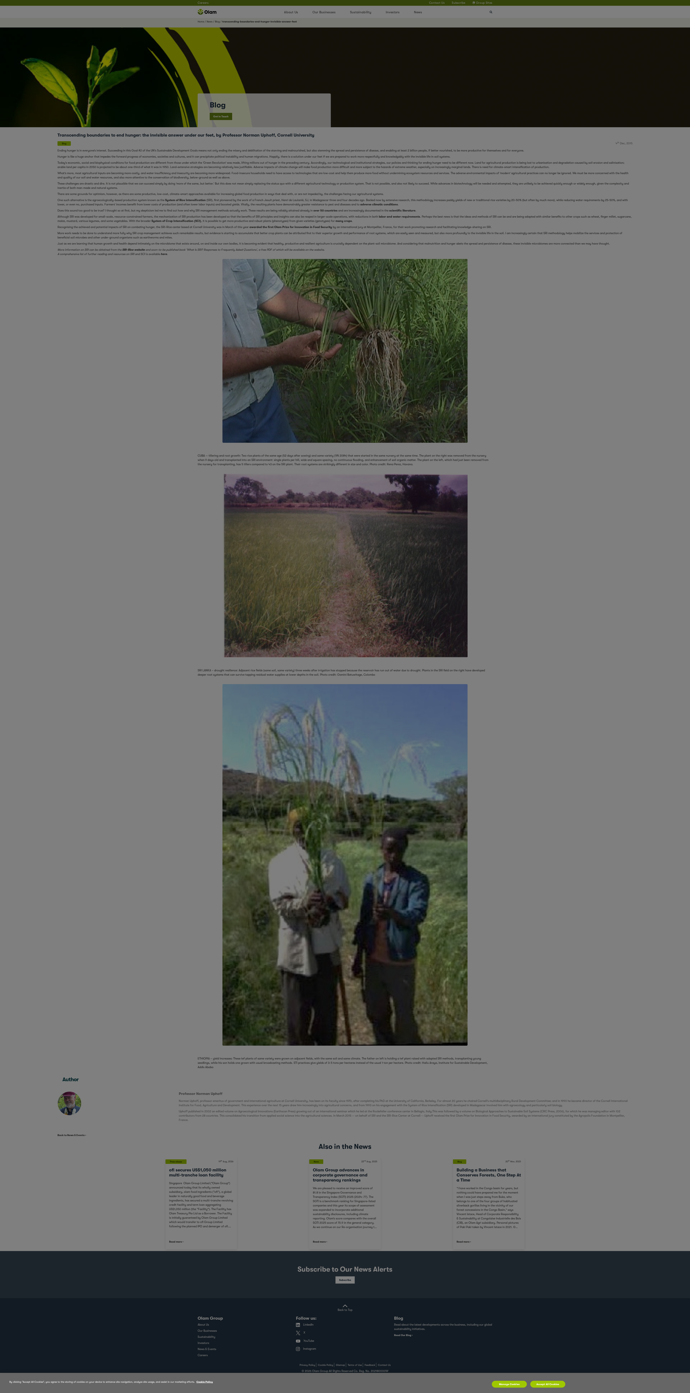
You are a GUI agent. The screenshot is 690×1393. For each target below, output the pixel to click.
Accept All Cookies (547, 1384)
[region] (345, 1383)
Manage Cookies (509, 1384)
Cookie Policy (204, 1381)
